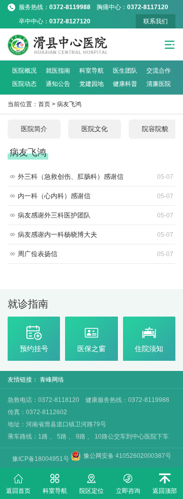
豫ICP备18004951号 (41, 458)
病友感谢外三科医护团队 (95, 215)
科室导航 (91, 70)
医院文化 (94, 129)
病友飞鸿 (69, 104)
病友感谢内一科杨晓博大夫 (95, 234)
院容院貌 (155, 129)
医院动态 (24, 83)
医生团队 (125, 70)
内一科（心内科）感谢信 (95, 196)
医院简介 (34, 129)
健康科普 (125, 83)
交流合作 (158, 70)
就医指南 (58, 70)
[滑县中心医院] (58, 45)
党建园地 (91, 83)
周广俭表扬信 (95, 254)
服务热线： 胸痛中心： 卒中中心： (96, 9)
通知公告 (58, 83)
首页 (44, 104)
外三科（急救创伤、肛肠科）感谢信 (95, 176)
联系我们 (155, 21)
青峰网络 (52, 379)
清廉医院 (158, 83)
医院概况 (24, 70)
